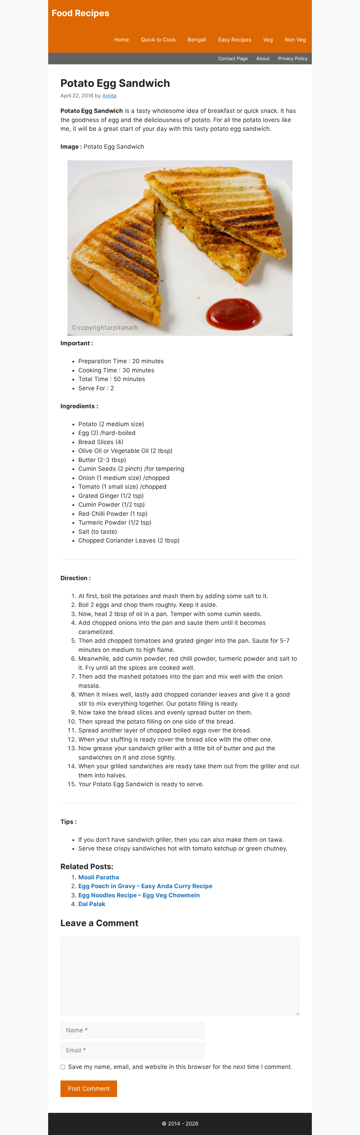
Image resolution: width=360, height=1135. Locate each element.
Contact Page (233, 58)
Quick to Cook (158, 39)
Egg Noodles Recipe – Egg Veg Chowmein (139, 895)
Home (121, 39)
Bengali (197, 39)
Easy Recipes (234, 39)
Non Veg (295, 39)
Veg (268, 39)
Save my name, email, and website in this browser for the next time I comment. (180, 1066)
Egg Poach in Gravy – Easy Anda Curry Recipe (145, 886)
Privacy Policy (293, 58)
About (263, 58)
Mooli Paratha (98, 877)
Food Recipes (80, 13)
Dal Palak (91, 904)
